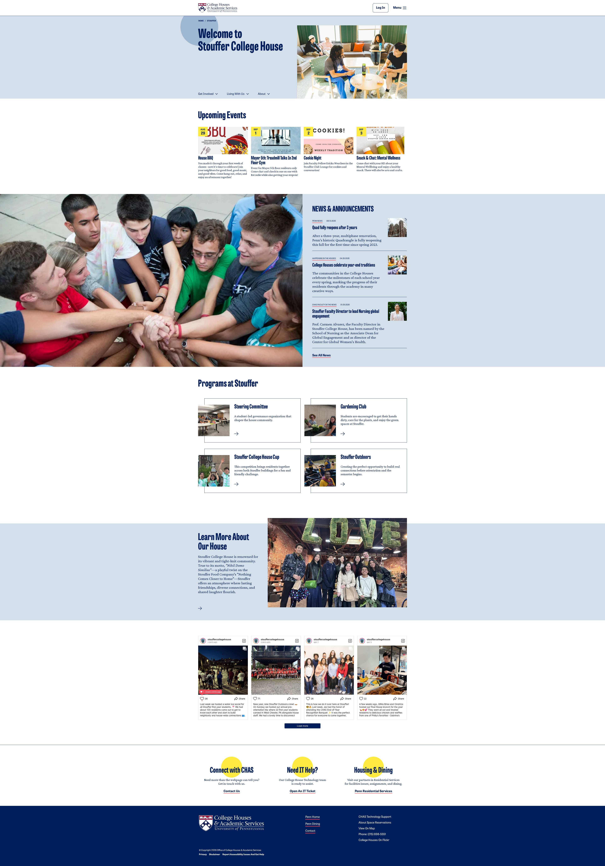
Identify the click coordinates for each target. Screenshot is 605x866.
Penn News (317, 221)
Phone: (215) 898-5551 (372, 834)
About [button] (261, 94)
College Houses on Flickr (374, 840)
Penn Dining (312, 824)
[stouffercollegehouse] (203, 641)
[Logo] (231, 822)
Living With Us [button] (236, 94)
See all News (321, 355)
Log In (380, 7)
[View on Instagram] (244, 641)
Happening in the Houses (324, 258)
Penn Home (312, 817)
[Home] (217, 7)
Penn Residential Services (373, 791)
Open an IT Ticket (302, 791)
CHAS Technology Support (375, 817)
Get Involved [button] (205, 94)
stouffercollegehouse (219, 639)
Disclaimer (214, 854)
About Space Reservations (375, 822)
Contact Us (232, 791)
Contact (310, 831)
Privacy (203, 854)
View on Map (367, 828)
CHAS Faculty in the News (324, 305)
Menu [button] (400, 7)
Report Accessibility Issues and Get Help (243, 854)
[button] (249, 420)
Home (201, 21)
